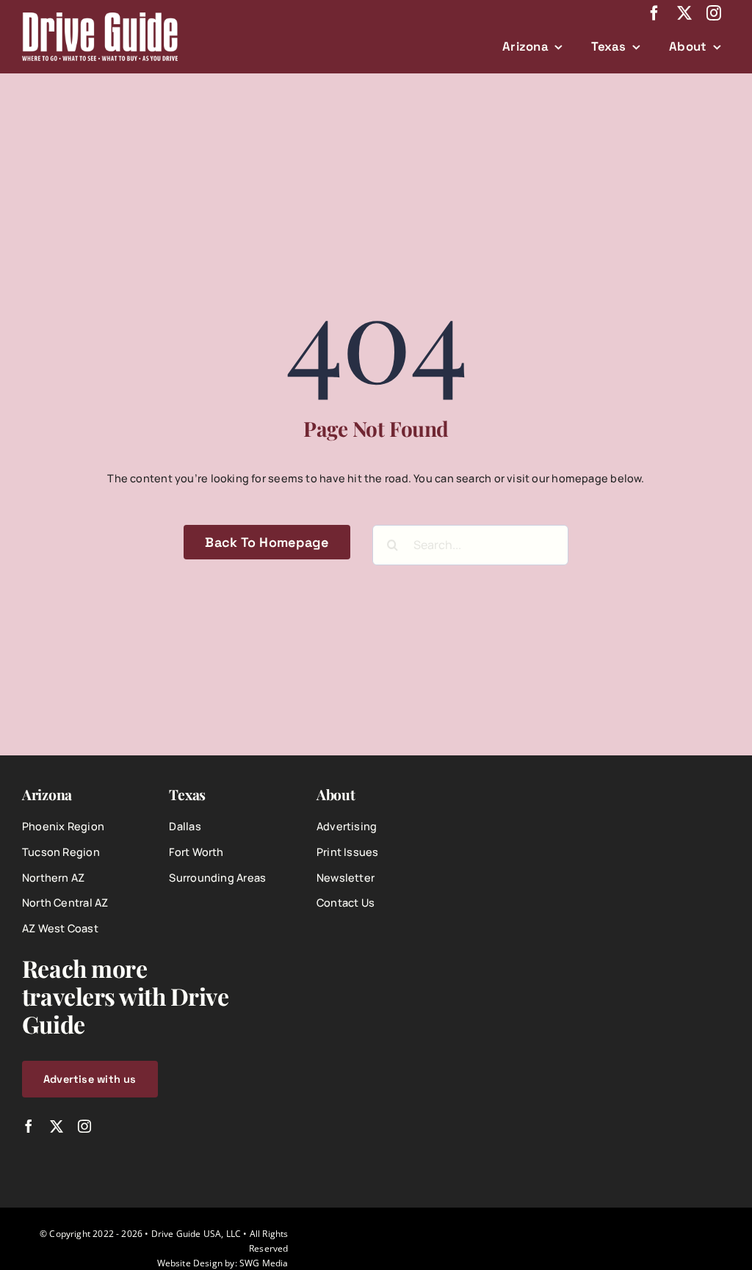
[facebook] (654, 13)
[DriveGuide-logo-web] (100, 17)
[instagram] (713, 13)
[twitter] (684, 13)
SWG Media (264, 1263)
